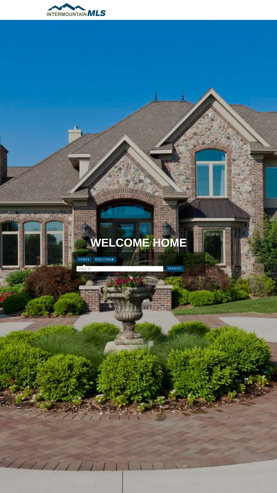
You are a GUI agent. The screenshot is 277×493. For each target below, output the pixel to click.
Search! (175, 268)
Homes (84, 259)
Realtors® (104, 259)
